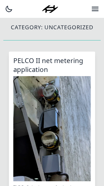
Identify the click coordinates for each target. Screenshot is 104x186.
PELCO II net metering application (48, 65)
